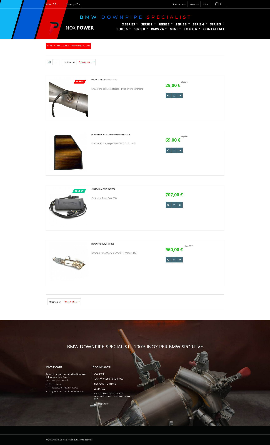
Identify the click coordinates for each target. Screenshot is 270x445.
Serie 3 (181, 24)
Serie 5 (215, 24)
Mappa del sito (101, 404)
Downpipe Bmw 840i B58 (102, 244)
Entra (205, 4)
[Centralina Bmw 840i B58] (68, 207)
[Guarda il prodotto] (180, 95)
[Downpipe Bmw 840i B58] (68, 261)
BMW (58, 45)
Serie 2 (163, 24)
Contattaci (213, 29)
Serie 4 (198, 24)
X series (128, 24)
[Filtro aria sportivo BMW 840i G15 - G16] (68, 152)
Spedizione (99, 374)
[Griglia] (49, 62)
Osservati (194, 4)
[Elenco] (56, 62)
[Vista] (168, 95)
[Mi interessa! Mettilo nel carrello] (174, 95)
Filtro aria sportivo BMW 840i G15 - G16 (110, 134)
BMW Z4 (157, 29)
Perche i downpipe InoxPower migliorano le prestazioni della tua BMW (112, 396)
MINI (174, 29)
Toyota (190, 29)
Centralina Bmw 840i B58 (103, 189)
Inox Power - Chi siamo (105, 384)
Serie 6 (122, 29)
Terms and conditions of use (108, 379)
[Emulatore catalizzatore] (68, 97)
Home (50, 45)
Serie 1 (146, 24)
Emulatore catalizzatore (104, 79)
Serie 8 (139, 29)
